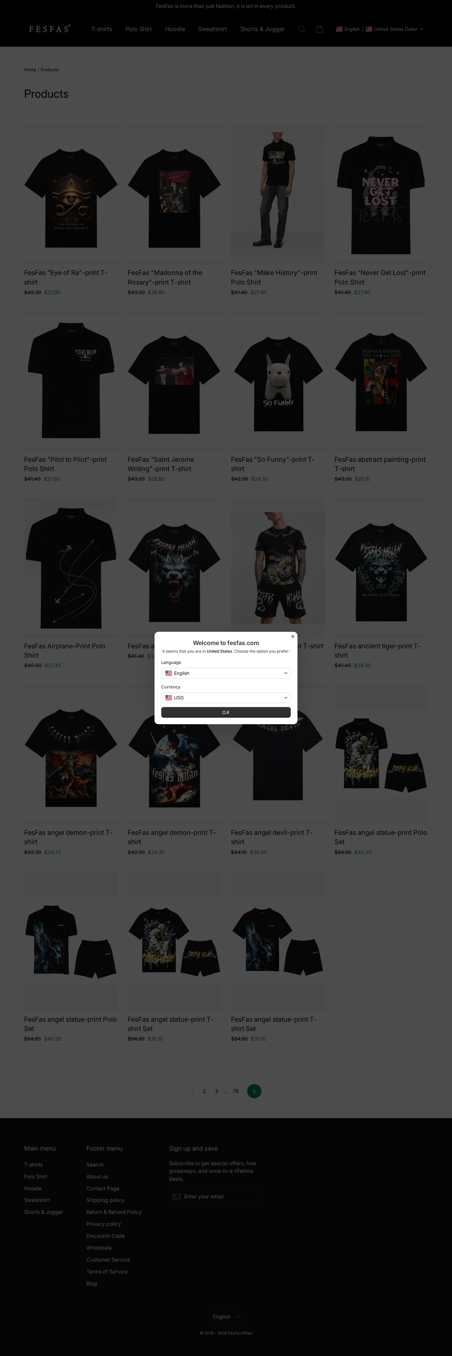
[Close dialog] (293, 636)
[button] (226, 673)
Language (171, 662)
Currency (170, 686)
